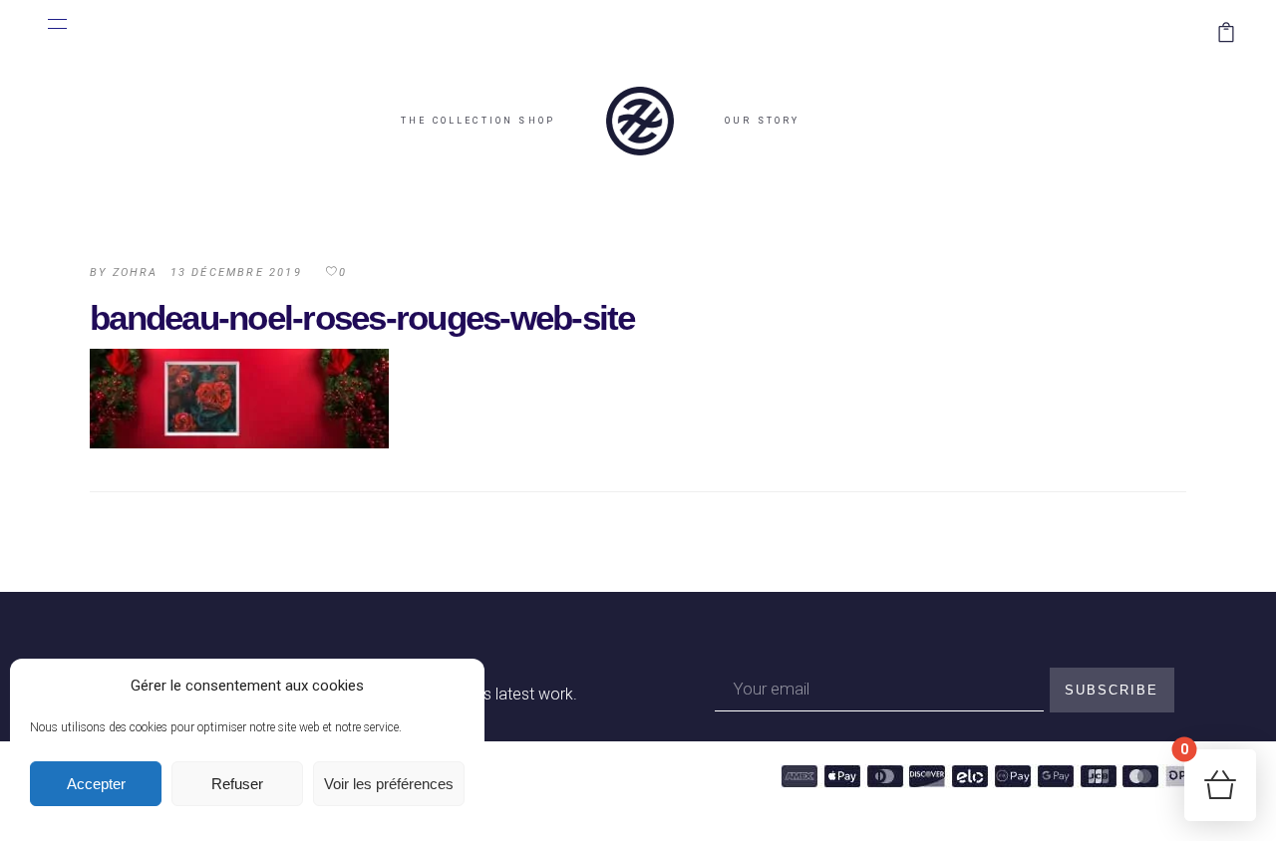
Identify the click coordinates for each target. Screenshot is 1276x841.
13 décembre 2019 (236, 272)
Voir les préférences (389, 783)
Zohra (136, 272)
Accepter (96, 783)
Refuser (237, 783)
